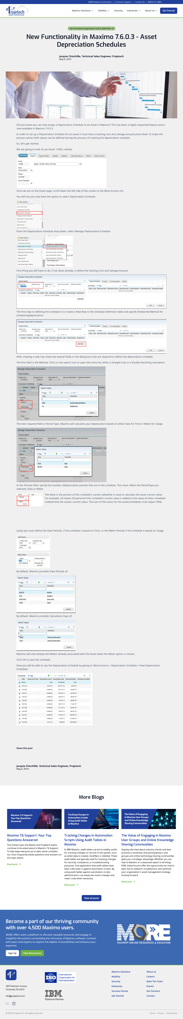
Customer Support (123, 2)
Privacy (161, 1013)
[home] (17, 10)
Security (118, 10)
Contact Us (140, 2)
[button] (83, 11)
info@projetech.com (15, 996)
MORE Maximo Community (99, 2)
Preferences (171, 1013)
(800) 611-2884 (155, 2)
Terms (152, 1013)
